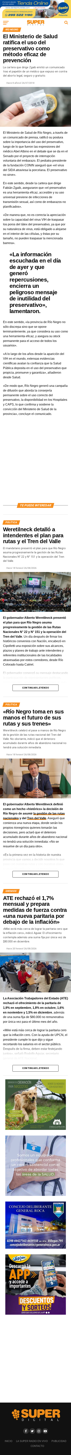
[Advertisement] (35, 463)
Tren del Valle (36, 818)
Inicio (8, 1441)
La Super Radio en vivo (32, 1441)
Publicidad (58, 1441)
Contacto (37, 1446)
